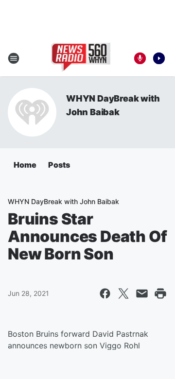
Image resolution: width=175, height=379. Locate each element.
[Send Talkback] (140, 58)
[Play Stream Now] (159, 58)
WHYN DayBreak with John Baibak (63, 201)
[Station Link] (81, 58)
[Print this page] (160, 293)
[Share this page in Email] (142, 293)
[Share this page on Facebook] (105, 293)
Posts (59, 165)
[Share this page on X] (123, 293)
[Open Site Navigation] (13, 58)
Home (25, 165)
